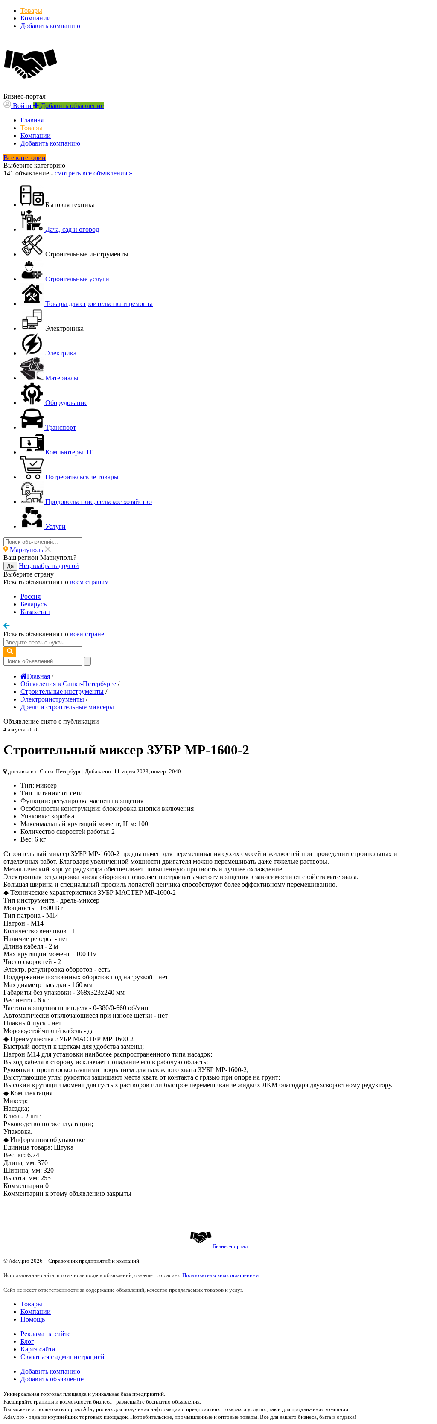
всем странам (89, 581)
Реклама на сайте (45, 1333)
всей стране (87, 634)
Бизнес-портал (230, 1246)
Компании (35, 18)
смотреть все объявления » (93, 173)
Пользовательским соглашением (220, 1275)
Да (10, 566)
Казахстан (35, 611)
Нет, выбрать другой (49, 565)
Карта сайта (37, 1349)
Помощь (32, 1319)
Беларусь (33, 604)
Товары (31, 10)
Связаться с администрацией (62, 1356)
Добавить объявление (52, 1379)
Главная (32, 120)
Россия (30, 596)
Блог (27, 1341)
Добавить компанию (50, 25)
